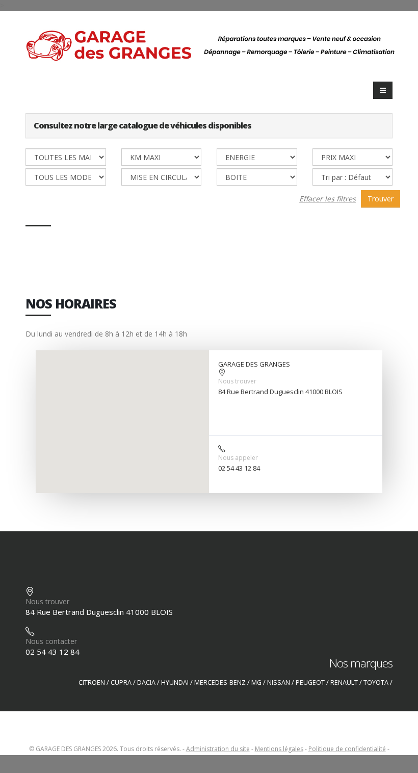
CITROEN (92, 682)
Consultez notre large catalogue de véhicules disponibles (142, 125)
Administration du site (218, 748)
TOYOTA (375, 682)
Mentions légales (279, 748)
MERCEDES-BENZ (220, 682)
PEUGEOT (310, 682)
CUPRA (121, 682)
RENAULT (344, 682)
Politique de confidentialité (347, 748)
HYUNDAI (175, 682)
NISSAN (278, 682)
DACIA (146, 682)
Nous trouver (237, 381)
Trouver (381, 198)
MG (256, 682)
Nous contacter (51, 641)
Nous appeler (238, 457)
